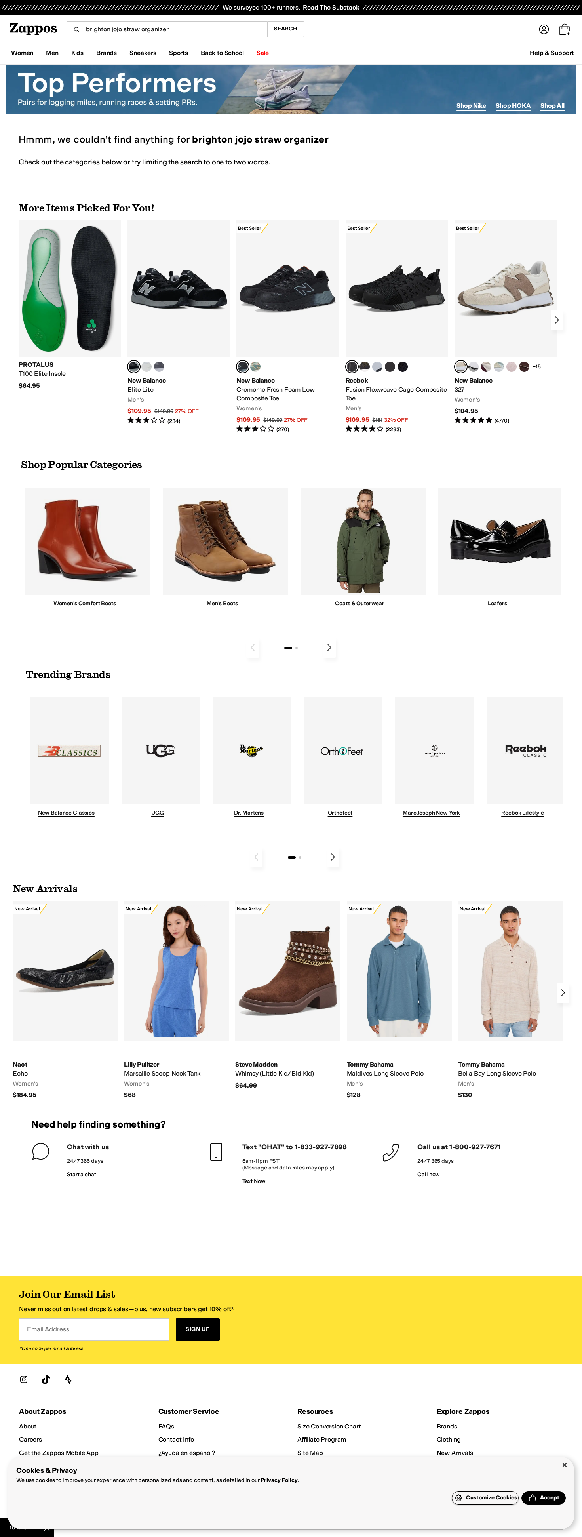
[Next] (557, 320)
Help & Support (552, 53)
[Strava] (68, 1379)
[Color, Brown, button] (364, 366)
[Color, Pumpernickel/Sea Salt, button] (524, 366)
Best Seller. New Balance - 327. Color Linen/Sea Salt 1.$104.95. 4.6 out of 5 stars (506, 322)
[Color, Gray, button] (377, 366)
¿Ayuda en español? (186, 1453)
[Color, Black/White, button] (402, 366)
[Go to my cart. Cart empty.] (564, 29)
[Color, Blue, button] (146, 366)
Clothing (449, 1439)
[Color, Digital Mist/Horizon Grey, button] (473, 366)
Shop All (552, 105)
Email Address (48, 1329)
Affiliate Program (321, 1439)
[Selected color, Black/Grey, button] (242, 366)
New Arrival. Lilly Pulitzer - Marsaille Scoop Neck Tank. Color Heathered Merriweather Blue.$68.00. (176, 1000)
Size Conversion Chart (329, 1426)
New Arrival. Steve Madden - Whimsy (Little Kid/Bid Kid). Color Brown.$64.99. (287, 995)
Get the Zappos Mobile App (59, 1453)
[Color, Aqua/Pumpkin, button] (255, 366)
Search (285, 28)
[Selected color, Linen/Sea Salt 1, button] (461, 366)
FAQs (166, 1426)
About (27, 1426)
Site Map (310, 1453)
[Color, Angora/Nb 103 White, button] (499, 366)
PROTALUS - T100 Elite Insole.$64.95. (70, 305)
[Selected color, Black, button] (133, 366)
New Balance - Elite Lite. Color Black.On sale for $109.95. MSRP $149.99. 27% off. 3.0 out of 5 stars (178, 322)
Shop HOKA (513, 105)
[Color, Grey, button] (159, 366)
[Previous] (252, 647)
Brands (447, 1426)
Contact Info (176, 1439)
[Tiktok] (46, 1379)
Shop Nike (471, 105)
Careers (30, 1439)
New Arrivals (455, 1453)
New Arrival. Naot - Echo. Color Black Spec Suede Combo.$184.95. (65, 1000)
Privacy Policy (279, 1480)
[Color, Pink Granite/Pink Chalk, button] (511, 366)
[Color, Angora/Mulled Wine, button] (486, 366)
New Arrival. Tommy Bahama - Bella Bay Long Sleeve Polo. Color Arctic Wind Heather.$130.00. (510, 1000)
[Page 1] (288, 648)
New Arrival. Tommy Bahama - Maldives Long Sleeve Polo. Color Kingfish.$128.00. (399, 1000)
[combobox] (167, 29)
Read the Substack (331, 7)
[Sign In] (543, 29)
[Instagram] (23, 1379)
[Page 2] (296, 648)
